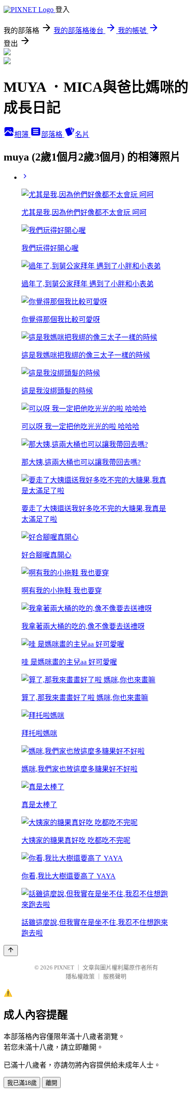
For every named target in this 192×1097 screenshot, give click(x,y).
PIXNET (64, 967)
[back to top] (11, 950)
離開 (51, 1083)
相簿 (22, 134)
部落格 (52, 134)
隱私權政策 (80, 976)
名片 (82, 134)
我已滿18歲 (22, 1083)
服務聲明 (114, 976)
